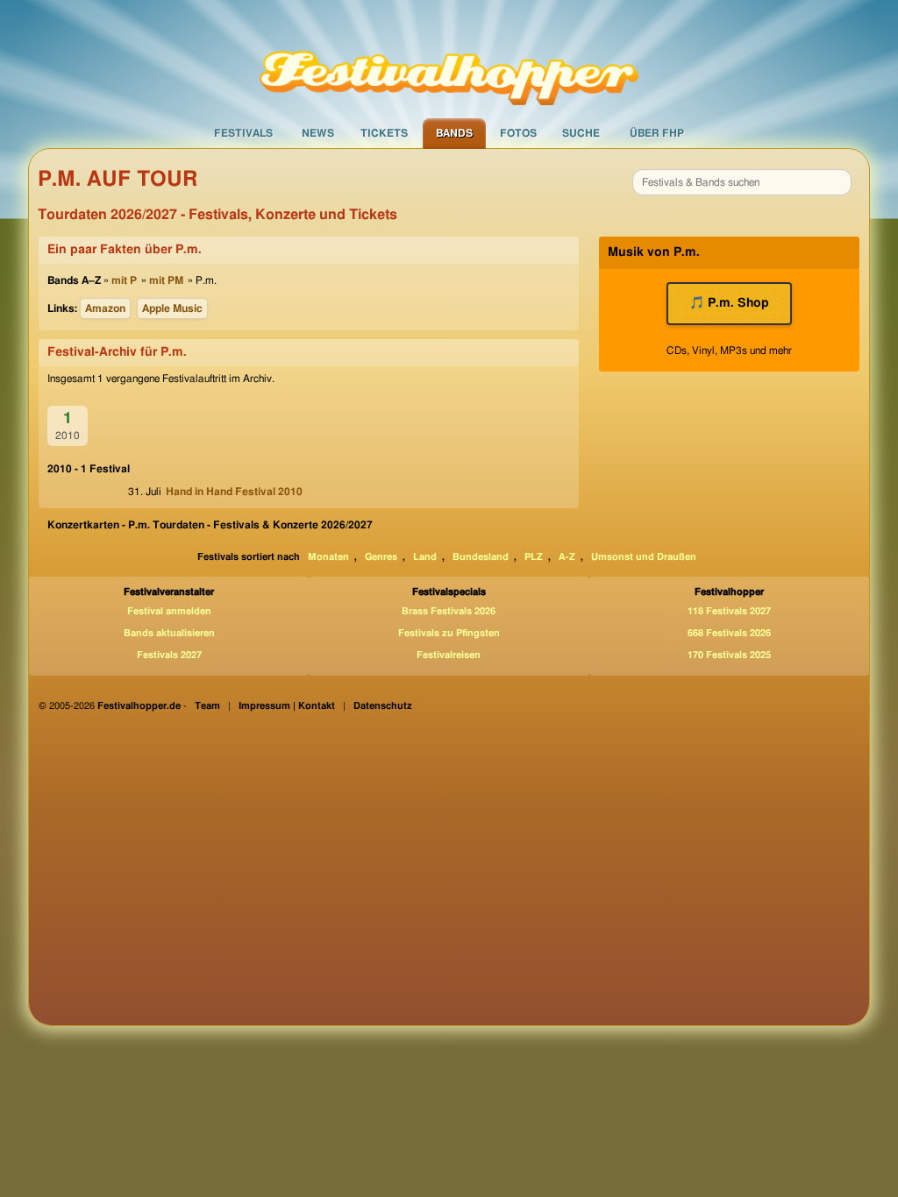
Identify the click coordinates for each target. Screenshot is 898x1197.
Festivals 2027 (169, 655)
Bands (454, 133)
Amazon (105, 308)
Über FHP (657, 133)
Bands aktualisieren (169, 633)
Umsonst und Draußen (643, 557)
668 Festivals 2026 (729, 633)
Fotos (518, 133)
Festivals (243, 133)
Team (207, 706)
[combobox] (742, 182)
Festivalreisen (449, 655)
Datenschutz (382, 706)
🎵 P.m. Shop (729, 303)
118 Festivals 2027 (729, 611)
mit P (124, 280)
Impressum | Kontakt (287, 706)
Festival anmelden (169, 611)
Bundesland (481, 557)
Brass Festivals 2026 (448, 611)
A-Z (567, 557)
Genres (381, 557)
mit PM (166, 280)
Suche (581, 133)
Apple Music (172, 308)
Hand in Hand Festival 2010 (234, 491)
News (318, 133)
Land (425, 557)
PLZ (533, 557)
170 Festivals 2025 (729, 655)
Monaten (328, 557)
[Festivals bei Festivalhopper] (449, 58)
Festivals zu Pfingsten (449, 633)
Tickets (384, 133)
